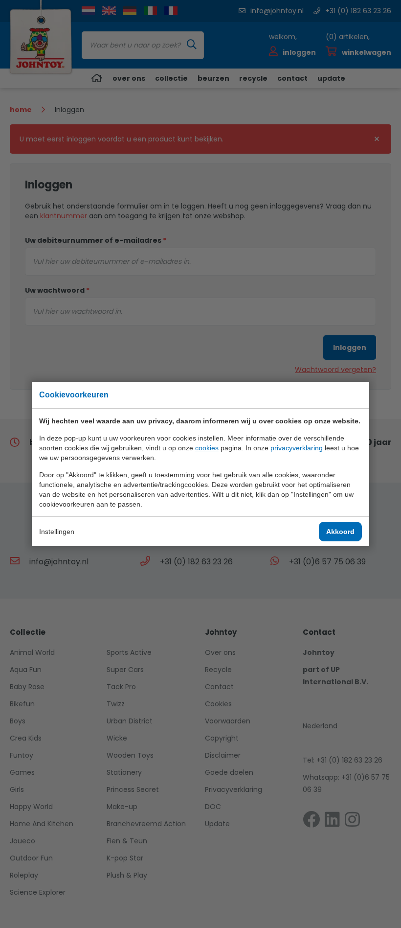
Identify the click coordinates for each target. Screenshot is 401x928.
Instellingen (56, 531)
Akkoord (340, 531)
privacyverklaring (296, 448)
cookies (207, 448)
